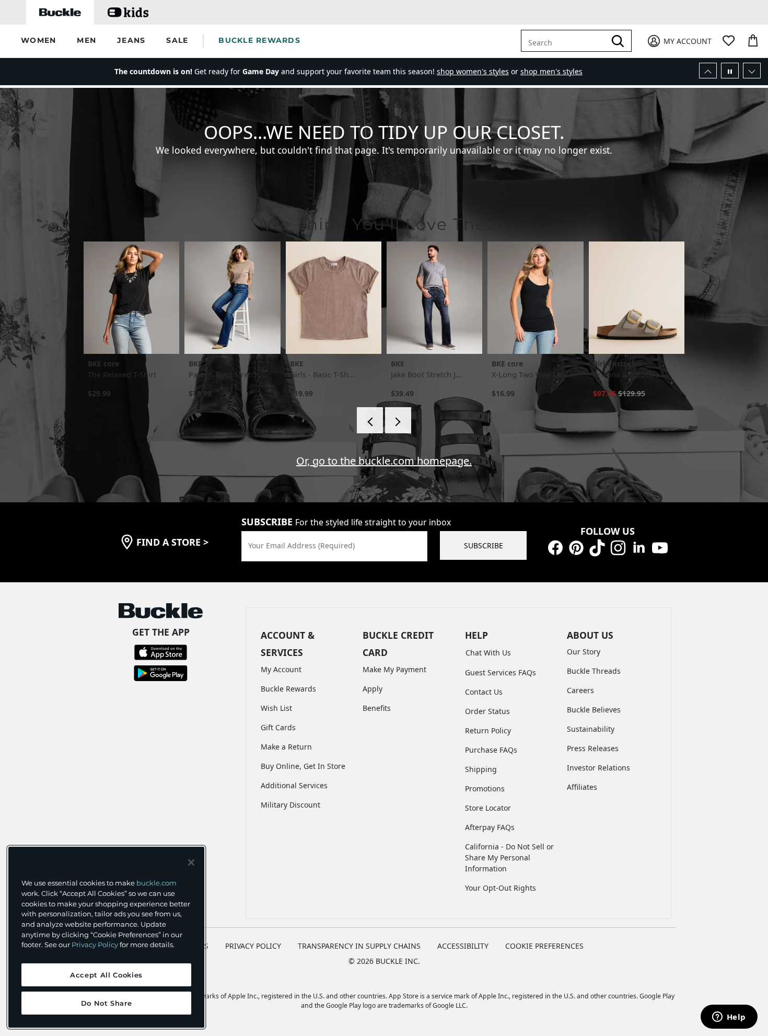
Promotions (485, 788)
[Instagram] (618, 547)
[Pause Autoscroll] (730, 70)
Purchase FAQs (491, 750)
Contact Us (484, 692)
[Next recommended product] (398, 420)
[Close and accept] (191, 862)
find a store (172, 542)
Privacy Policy (95, 944)
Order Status (487, 711)
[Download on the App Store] (160, 652)
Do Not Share (106, 1003)
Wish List (276, 708)
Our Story (583, 652)
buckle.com (156, 883)
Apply (372, 689)
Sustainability (590, 729)
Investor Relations (598, 768)
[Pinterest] (576, 547)
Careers (580, 690)
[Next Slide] (752, 70)
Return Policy (488, 730)
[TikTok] (597, 547)
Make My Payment (394, 669)
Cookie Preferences (544, 946)
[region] (106, 937)
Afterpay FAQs (490, 827)
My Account (281, 669)
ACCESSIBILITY (462, 946)
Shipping (481, 769)
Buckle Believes (594, 710)
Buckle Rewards (288, 689)
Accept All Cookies (106, 975)
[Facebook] (555, 547)
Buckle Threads (594, 671)
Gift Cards (278, 727)
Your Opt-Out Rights (500, 888)
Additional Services (294, 785)
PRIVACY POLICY (253, 946)
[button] (38, 41)
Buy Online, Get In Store (303, 766)
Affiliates (582, 787)
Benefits (377, 708)
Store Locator (488, 808)
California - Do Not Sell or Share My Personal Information (509, 857)
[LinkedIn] (639, 547)
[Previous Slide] (708, 70)
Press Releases (593, 748)
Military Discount (290, 805)
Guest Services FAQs (500, 672)
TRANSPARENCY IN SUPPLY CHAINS (359, 946)
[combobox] (570, 40)
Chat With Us (488, 653)
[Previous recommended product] (370, 420)
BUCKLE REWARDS (259, 40)
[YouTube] (659, 547)
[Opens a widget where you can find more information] (729, 1018)
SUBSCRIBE (483, 545)
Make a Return (286, 747)
